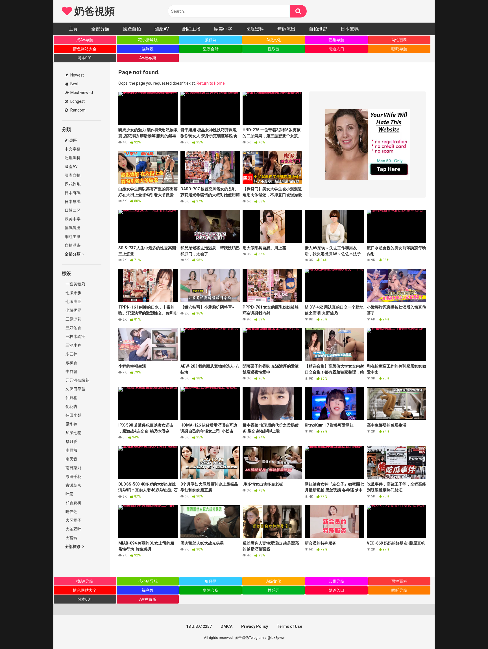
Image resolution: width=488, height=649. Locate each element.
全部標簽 (73, 546)
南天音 (71, 459)
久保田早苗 (75, 389)
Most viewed (81, 92)
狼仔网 (211, 40)
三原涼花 (73, 319)
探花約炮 (72, 184)
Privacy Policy (254, 626)
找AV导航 (84, 40)
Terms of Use (289, 626)
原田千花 (73, 476)
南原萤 (71, 450)
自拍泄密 (318, 29)
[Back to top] (469, 632)
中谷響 (71, 371)
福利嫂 (148, 49)
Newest (76, 75)
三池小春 (73, 345)
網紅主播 (191, 29)
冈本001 (84, 58)
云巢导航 (336, 40)
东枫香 (71, 362)
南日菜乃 (73, 468)
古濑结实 (73, 485)
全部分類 (100, 29)
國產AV (161, 29)
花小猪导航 (148, 40)
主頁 (73, 29)
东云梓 (71, 354)
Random (77, 110)
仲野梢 (71, 397)
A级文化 (273, 40)
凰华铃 (71, 424)
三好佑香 (73, 327)
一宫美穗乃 (75, 284)
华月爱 (71, 441)
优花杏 (71, 406)
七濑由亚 (73, 301)
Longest (77, 101)
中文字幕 (72, 149)
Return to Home (211, 83)
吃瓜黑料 (255, 29)
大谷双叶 (73, 529)
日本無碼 (350, 29)
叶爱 (69, 494)
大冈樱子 (73, 520)
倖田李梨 (73, 415)
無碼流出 (286, 29)
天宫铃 (71, 538)
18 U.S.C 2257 (199, 626)
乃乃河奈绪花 (77, 380)
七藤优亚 (73, 310)
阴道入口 (336, 49)
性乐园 (274, 49)
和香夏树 (73, 503)
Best (74, 84)
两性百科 (399, 40)
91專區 (71, 140)
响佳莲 (71, 511)
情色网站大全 (85, 49)
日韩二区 (72, 210)
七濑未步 (73, 292)
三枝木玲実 (75, 336)
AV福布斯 (147, 58)
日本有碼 (72, 193)
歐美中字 (223, 29)
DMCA (226, 626)
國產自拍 (132, 29)
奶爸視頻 (93, 11)
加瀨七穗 (73, 433)
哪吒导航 (399, 49)
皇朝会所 (211, 49)
